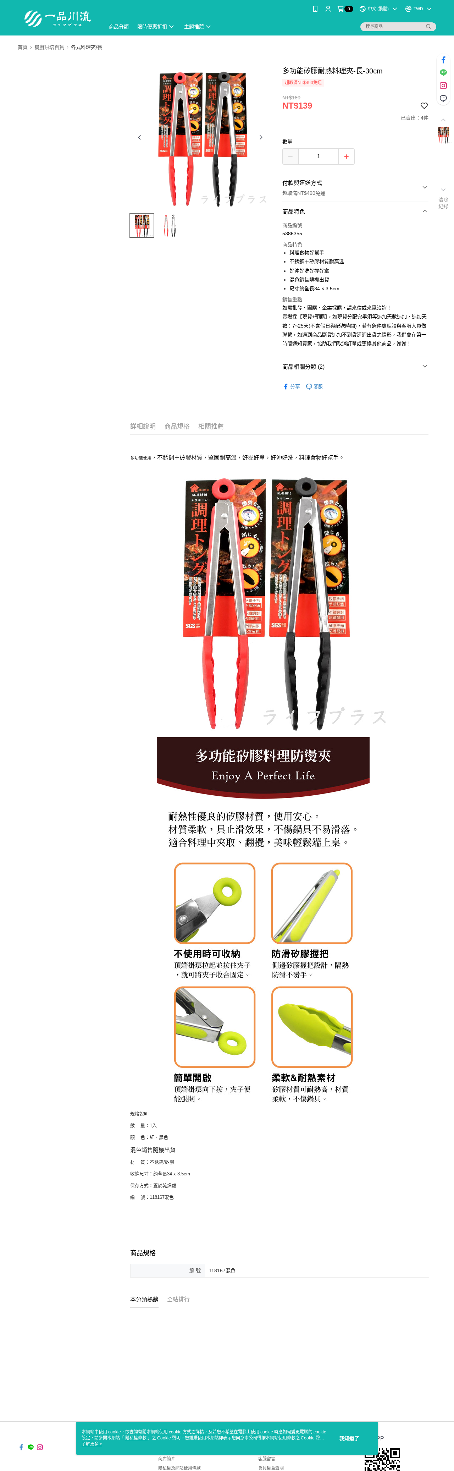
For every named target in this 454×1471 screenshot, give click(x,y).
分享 (295, 386)
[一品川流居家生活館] (57, 18)
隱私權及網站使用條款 (179, 1468)
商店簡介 (166, 1458)
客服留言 (266, 1458)
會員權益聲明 (271, 1468)
